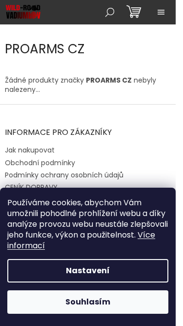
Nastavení (88, 270)
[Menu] (161, 12)
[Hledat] (110, 12)
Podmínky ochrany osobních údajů (64, 175)
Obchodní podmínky (40, 163)
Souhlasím (87, 301)
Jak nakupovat (30, 150)
